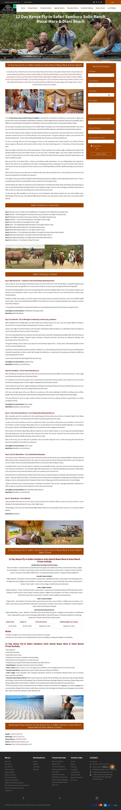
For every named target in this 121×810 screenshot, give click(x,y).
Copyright (74, 769)
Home (73, 761)
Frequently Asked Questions (14, 783)
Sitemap (73, 767)
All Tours (74, 780)
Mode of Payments (77, 777)
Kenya (35, 761)
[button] (112, 767)
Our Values (8, 764)
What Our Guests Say (11, 780)
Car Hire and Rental (58, 767)
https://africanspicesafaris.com (22, 744)
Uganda (35, 764)
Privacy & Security (11, 777)
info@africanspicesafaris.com (19, 742)
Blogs (73, 764)
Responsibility (9, 772)
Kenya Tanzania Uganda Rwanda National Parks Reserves (60, 782)
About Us (8, 761)
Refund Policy (75, 775)
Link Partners (75, 772)
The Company (9, 769)
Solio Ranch (32, 72)
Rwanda (35, 769)
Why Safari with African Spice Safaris (17, 785)
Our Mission (9, 767)
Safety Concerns (10, 775)
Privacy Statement (104, 149)
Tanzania (36, 767)
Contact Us (93, 762)
